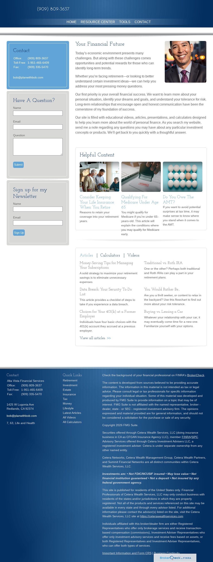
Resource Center (98, 22)
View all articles (92, 338)
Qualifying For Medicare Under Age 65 (140, 202)
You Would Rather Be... (162, 290)
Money (67, 403)
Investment (70, 385)
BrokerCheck (195, 375)
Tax (65, 399)
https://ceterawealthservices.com (161, 516)
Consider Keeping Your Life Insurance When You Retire (97, 202)
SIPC (194, 437)
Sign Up (19, 232)
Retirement (70, 380)
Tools (124, 22)
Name (17, 107)
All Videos (69, 417)
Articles (86, 255)
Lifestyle (68, 408)
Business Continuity (167, 553)
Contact (143, 22)
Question (19, 135)
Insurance (69, 394)
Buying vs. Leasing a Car (163, 312)
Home (72, 22)
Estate (67, 389)
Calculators (110, 255)
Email (16, 121)
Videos (133, 255)
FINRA (186, 437)
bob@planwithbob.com (28, 77)
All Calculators (72, 422)
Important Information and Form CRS (126, 553)
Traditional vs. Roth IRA (163, 263)
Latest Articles (72, 412)
